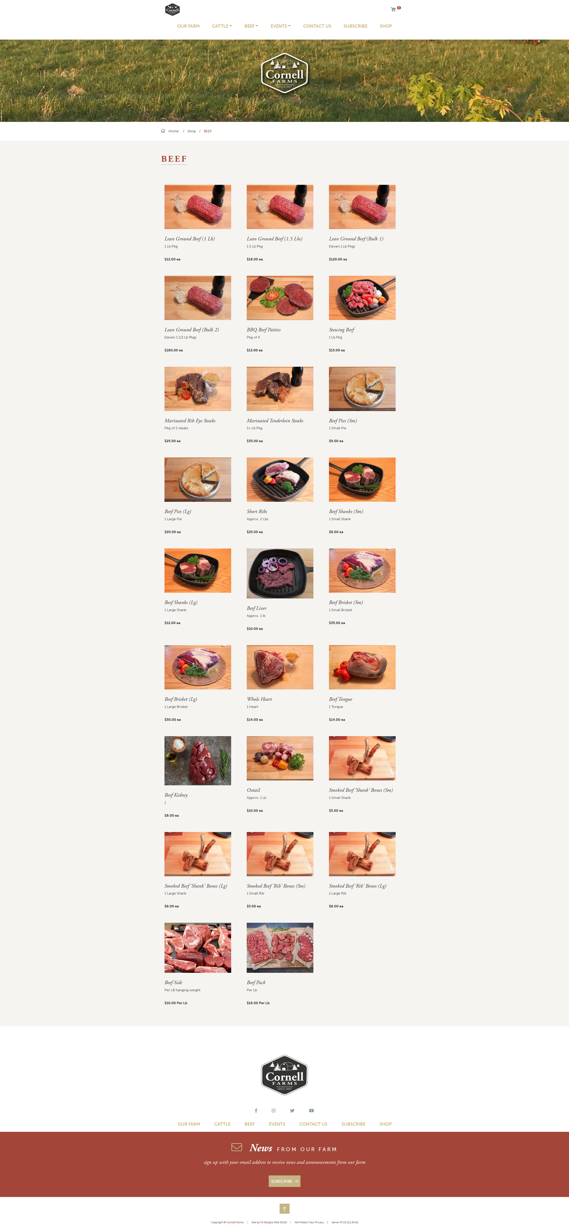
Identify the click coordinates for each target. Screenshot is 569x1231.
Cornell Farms (235, 1222)
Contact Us (317, 26)
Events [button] (279, 26)
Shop (386, 26)
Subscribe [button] (282, 1181)
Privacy (321, 1222)
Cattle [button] (220, 26)
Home (173, 131)
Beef (250, 1124)
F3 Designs (266, 1222)
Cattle (222, 1124)
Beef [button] (249, 26)
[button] (285, 1209)
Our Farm (188, 26)
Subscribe (355, 26)
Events (277, 1124)
